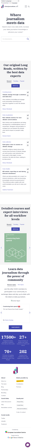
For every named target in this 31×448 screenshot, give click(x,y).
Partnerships (4, 389)
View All (15, 85)
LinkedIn (3, 421)
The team (4, 384)
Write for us (20, 381)
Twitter (3, 418)
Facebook (4, 424)
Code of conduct (21, 412)
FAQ (2, 404)
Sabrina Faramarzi (7, 189)
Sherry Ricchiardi (7, 109)
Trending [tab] (15, 81)
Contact (3, 395)
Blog (2, 387)
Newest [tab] (9, 81)
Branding (3, 392)
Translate (14, 3)
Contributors (19, 384)
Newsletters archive (6, 407)
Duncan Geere (6, 136)
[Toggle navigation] (26, 6)
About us (3, 381)
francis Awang (9, 320)
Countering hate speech (11, 306)
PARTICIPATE (16, 327)
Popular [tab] (22, 81)
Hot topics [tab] (21, 284)
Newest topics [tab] (11, 284)
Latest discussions (6, 401)
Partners (18, 387)
